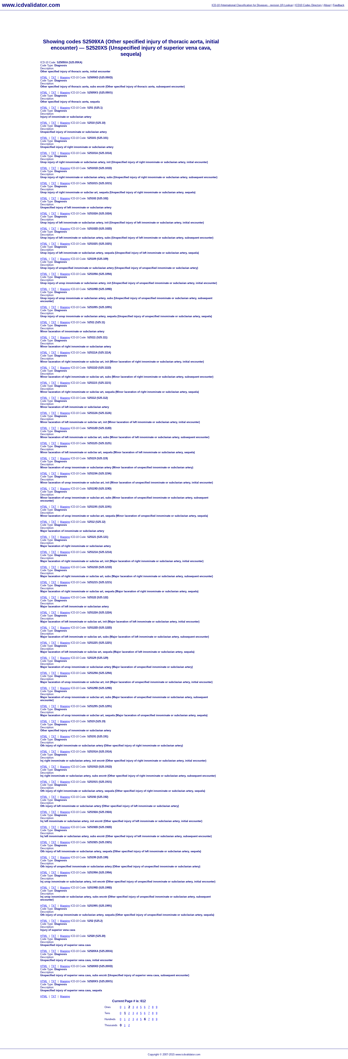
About (327, 5)
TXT (53, 77)
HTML (43, 77)
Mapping (65, 77)
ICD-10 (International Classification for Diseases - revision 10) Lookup (252, 5)
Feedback (338, 5)
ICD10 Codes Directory (308, 5)
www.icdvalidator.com (31, 5)
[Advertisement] (16, 76)
